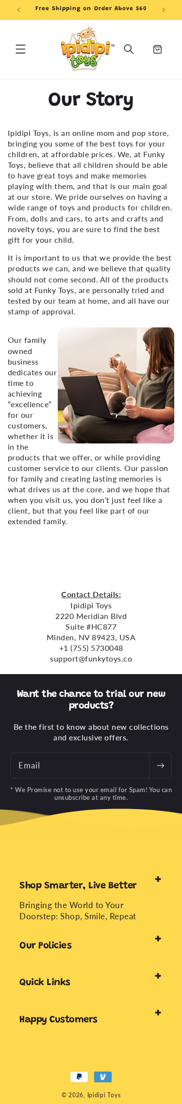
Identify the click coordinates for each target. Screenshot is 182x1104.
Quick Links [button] (44, 982)
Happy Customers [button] (58, 1020)
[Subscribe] (160, 765)
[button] (20, 49)
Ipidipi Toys (104, 1095)
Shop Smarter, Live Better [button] (78, 886)
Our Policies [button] (45, 946)
